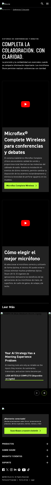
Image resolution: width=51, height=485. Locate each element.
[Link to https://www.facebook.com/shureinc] (3, 469)
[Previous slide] (36, 393)
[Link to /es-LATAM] (7, 4)
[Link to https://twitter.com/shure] (7, 469)
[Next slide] (44, 393)
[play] (25, 104)
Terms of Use (23, 480)
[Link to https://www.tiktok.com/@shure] (28, 469)
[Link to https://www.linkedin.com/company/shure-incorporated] (15, 469)
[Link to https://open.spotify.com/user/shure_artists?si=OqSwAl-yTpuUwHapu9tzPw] (19, 469)
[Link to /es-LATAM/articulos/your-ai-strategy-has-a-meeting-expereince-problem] (24, 350)
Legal (33, 480)
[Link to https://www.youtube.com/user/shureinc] (24, 470)
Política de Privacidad (9, 480)
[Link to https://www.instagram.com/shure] (11, 469)
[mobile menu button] (47, 3)
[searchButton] (42, 3)
